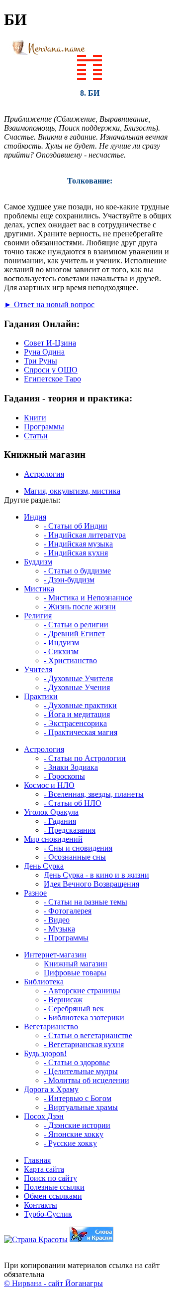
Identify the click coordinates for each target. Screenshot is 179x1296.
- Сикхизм (61, 651)
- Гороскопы (64, 776)
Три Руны (40, 361)
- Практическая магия (80, 732)
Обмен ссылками (53, 1196)
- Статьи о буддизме (77, 570)
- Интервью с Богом (77, 1098)
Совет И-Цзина (50, 343)
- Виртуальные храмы (81, 1107)
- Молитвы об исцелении (86, 1080)
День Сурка (44, 866)
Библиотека (44, 981)
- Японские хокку (73, 1134)
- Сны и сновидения (78, 848)
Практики (41, 696)
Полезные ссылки (54, 1187)
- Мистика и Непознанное (88, 597)
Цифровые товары (75, 972)
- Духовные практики (80, 705)
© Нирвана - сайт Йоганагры (53, 1283)
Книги (35, 417)
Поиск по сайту (50, 1178)
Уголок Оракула (51, 812)
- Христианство (70, 660)
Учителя (38, 669)
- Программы (66, 937)
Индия (35, 517)
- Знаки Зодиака (71, 767)
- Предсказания (69, 830)
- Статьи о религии (76, 624)
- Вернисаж (63, 999)
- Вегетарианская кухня (84, 1044)
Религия (38, 615)
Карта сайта (44, 1169)
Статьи (36, 435)
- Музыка (59, 929)
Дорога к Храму (51, 1089)
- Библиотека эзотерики (84, 1017)
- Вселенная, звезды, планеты (94, 794)
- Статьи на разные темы (85, 902)
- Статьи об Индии (75, 526)
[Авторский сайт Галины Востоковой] (91, 1239)
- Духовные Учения (77, 687)
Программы (44, 426)
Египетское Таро (52, 378)
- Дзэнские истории (77, 1125)
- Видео (57, 920)
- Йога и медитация (77, 714)
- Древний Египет (74, 633)
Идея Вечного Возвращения (91, 884)
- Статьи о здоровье (77, 1062)
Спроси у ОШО (51, 370)
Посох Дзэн (44, 1116)
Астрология (44, 474)
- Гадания (60, 821)
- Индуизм (61, 642)
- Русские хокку (70, 1143)
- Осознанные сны (75, 857)
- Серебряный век (74, 1008)
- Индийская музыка (78, 544)
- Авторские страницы (82, 990)
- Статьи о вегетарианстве (88, 1035)
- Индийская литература (85, 535)
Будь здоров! (45, 1053)
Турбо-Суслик (48, 1214)
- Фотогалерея (67, 911)
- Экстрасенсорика (75, 723)
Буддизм (38, 561)
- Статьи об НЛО (72, 803)
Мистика (39, 588)
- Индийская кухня (76, 553)
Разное (35, 893)
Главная (37, 1160)
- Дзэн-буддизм (69, 579)
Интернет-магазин (55, 954)
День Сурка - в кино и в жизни (96, 875)
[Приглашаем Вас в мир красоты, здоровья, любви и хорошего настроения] (36, 1239)
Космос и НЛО (49, 785)
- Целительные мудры (81, 1071)
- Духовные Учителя (78, 678)
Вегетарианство (51, 1026)
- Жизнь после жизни (80, 606)
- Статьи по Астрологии (85, 758)
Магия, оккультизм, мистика (72, 491)
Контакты (40, 1205)
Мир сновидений (53, 839)
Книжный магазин (75, 963)
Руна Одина (44, 352)
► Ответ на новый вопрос (49, 304)
